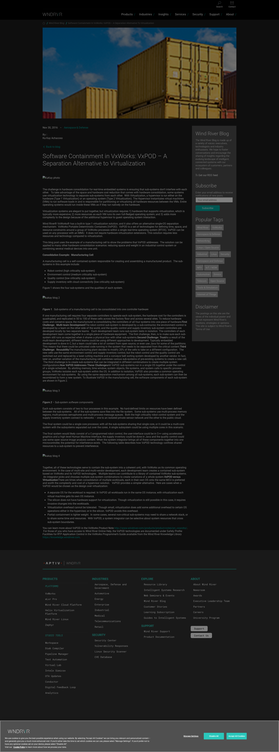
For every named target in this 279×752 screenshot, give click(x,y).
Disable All (213, 736)
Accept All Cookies (236, 736)
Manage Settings (191, 736)
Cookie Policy (19, 747)
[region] (139, 736)
